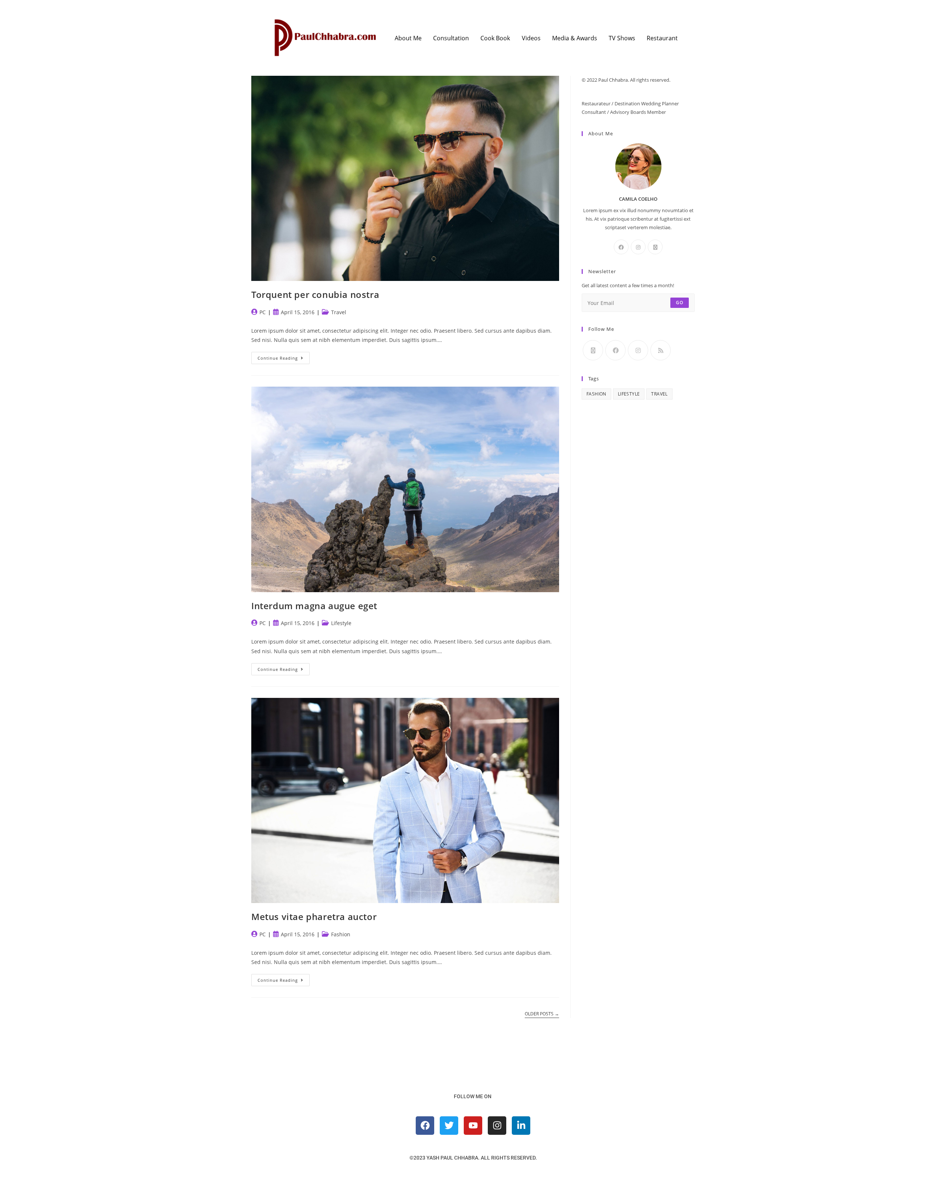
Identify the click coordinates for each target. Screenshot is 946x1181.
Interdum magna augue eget (314, 606)
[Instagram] (638, 247)
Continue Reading (284, 356)
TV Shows (622, 38)
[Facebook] (621, 247)
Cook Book (495, 38)
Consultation (451, 38)
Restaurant (662, 38)
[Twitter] (449, 1125)
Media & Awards (574, 38)
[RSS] (660, 350)
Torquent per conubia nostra (315, 294)
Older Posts (542, 1014)
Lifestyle (341, 623)
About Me (408, 38)
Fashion (340, 934)
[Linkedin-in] (521, 1125)
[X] (655, 247)
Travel (338, 312)
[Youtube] (473, 1125)
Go (679, 302)
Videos (531, 38)
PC (262, 312)
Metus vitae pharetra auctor (314, 916)
